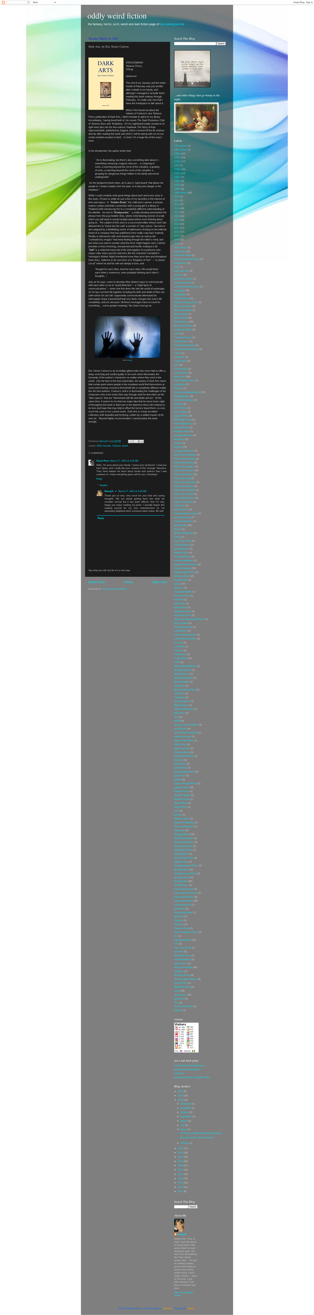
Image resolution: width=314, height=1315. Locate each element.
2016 (176, 208)
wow (176, 1002)
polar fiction (180, 764)
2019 (176, 220)
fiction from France (184, 470)
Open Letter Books (184, 740)
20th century (180, 247)
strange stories (182, 877)
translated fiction (182, 940)
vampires (179, 971)
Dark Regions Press (184, 380)
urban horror (180, 963)
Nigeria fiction (181, 705)
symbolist (179, 916)
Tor (176, 936)
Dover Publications (183, 400)
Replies (103, 485)
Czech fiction (180, 369)
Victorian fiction (182, 975)
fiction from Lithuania (185, 482)
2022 (176, 232)
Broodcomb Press (183, 325)
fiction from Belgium (184, 466)
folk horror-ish (181, 509)
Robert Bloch (181, 803)
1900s (177, 153)
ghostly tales (180, 525)
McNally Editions (182, 670)
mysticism (179, 693)
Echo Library (180, 412)
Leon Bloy (179, 646)
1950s (177, 177)
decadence (180, 384)
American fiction (182, 282)
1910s (177, 157)
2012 (181, 1191)
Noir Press (179, 713)
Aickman (178, 275)
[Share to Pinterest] (142, 441)
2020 (176, 224)
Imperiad (178, 599)
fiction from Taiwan (184, 494)
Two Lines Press (182, 947)
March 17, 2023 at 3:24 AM (124, 461)
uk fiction (178, 951)
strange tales (181, 881)
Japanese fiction (182, 611)
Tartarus (116, 446)
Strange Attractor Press (186, 865)
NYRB (177, 721)
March (184, 1129)
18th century (180, 149)
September (186, 1116)
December (186, 1104)
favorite (107, 446)
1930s (177, 169)
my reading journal (172, 24)
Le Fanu (178, 642)
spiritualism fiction (183, 850)
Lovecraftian (180, 658)
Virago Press (180, 983)
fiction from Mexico (184, 486)
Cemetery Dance (183, 337)
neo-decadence (182, 701)
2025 (176, 243)
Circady (129, 360)
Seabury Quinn (182, 818)
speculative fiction (183, 846)
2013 (176, 196)
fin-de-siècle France (184, 498)
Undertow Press (182, 955)
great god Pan (181, 549)
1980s (177, 189)
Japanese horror (182, 615)
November (186, 1108)
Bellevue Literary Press (186, 302)
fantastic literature (183, 435)
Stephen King (181, 861)
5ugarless (168, 1308)
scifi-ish (178, 815)
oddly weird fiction (117, 15)
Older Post (159, 582)
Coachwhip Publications (186, 349)
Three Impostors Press (186, 932)
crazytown (179, 357)
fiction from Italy (182, 478)
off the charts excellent (186, 732)
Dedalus (178, 388)
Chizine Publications (184, 345)
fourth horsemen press (186, 513)
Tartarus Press (181, 928)
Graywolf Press (182, 545)
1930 (176, 165)
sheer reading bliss (184, 826)
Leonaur (178, 650)
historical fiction (182, 576)
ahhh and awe (181, 271)
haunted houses (182, 568)
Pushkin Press (181, 791)
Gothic (177, 537)
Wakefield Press (182, 987)
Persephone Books (184, 756)
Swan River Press (183, 912)
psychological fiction (184, 771)
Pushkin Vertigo (182, 795)
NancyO (109, 491)
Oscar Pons (102, 461)
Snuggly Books (182, 834)
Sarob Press (180, 807)
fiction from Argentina (185, 455)
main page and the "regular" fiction (192, 1077)
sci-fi (176, 811)
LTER (177, 662)
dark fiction (179, 376)
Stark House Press (183, 858)
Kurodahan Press (183, 627)
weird (125, 446)
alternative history (183, 279)
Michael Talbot (181, 682)
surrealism (179, 908)
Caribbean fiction (183, 329)
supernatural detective (185, 893)
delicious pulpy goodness (187, 392)
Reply (99, 479)
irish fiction (179, 603)
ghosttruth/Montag (183, 533)
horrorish (178, 588)
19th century (180, 192)
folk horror (179, 505)
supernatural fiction (184, 897)
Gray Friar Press (182, 541)
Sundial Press (181, 885)
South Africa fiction (183, 838)
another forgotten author (187, 286)
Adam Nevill (180, 251)
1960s (177, 181)
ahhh (176, 267)
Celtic (177, 333)
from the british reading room (189, 1065)
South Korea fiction (184, 842)
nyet (176, 717)
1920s (177, 161)
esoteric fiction (181, 427)
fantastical (179, 439)
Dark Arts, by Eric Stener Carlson (197, 1137)
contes (177, 353)
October (184, 1112)
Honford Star (180, 580)
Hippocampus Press (184, 572)
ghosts (177, 529)
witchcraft (179, 998)
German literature (183, 521)
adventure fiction (182, 255)
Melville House (181, 674)
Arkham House (182, 298)
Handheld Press (182, 556)
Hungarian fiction (183, 591)
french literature (182, 517)
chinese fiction (181, 341)
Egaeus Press (181, 415)
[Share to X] (136, 441)
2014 (176, 200)
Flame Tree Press (183, 502)
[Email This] (129, 441)
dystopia (178, 404)
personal (178, 760)
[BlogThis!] (132, 441)
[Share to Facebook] (139, 441)
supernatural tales (183, 901)
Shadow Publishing (184, 822)
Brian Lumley (181, 314)
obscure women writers (186, 725)
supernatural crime (184, 889)
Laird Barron (180, 631)
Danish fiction (181, 372)
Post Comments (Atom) (115, 589)
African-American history (187, 259)
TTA (176, 944)
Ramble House (182, 799)
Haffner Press (181, 552)
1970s (177, 185)
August (184, 1121)
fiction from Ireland (183, 474)
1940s (177, 173)
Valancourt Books (183, 967)
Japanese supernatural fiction (189, 619)
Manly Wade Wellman (185, 666)
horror (177, 584)
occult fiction (180, 728)
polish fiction (180, 768)
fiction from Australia (184, 458)
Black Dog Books (183, 310)
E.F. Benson (180, 408)
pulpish (178, 779)
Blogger (191, 1308)
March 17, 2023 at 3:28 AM (132, 491)
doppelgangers (182, 396)
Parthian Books (182, 752)
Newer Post (96, 582)
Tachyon (178, 920)
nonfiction (179, 1073)
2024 (176, 239)
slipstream (179, 830)
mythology (179, 697)
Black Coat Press (183, 306)
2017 (176, 212)
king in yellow (181, 623)
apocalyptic (180, 294)
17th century (180, 145)
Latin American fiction (185, 634)
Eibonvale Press (182, 419)
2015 (176, 204)
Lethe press (180, 654)
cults (176, 365)
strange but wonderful (185, 873)
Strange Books (181, 869)
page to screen (182, 748)
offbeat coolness (182, 736)
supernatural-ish (182, 904)
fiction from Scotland (184, 490)
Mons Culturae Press (185, 689)
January (184, 1143)
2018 (176, 216)
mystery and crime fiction (187, 1069)
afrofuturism (180, 263)
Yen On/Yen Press (183, 1006)
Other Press (180, 744)
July (182, 1125)
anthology (179, 290)
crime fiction (180, 361)
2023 (99, 446)
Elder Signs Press (183, 423)
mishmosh (179, 685)
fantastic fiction (182, 431)
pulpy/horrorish (182, 787)
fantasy (178, 443)
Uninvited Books (182, 959)
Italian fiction (180, 607)
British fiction (180, 318)
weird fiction (180, 995)
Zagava (178, 1010)
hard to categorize (183, 560)
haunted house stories (185, 564)
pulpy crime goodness (185, 783)
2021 (176, 228)
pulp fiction (179, 775)
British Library (181, 321)
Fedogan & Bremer (184, 451)
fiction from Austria (183, 462)
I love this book (182, 595)
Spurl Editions (181, 854)
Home (128, 582)
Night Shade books (184, 709)
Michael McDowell (183, 678)
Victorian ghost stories (185, 979)
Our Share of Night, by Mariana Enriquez (201, 1133)
